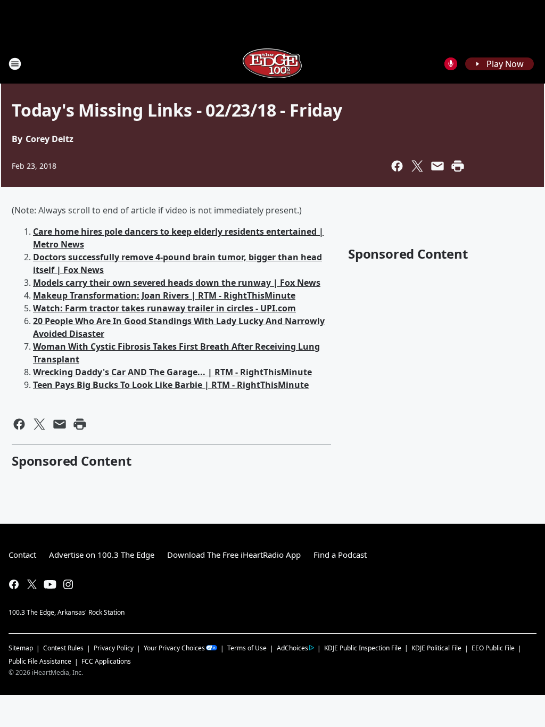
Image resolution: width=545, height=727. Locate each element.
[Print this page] (457, 166)
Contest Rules (63, 647)
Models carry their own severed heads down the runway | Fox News (176, 282)
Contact (22, 554)
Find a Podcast (340, 554)
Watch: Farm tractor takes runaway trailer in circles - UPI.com (164, 308)
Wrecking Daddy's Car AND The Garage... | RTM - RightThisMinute (172, 372)
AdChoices (292, 647)
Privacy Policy (114, 647)
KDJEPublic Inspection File (362, 647)
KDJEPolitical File (436, 647)
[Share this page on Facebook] (397, 166)
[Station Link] (272, 63)
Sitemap (21, 647)
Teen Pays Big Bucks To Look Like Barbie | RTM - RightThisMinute (171, 385)
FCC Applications (106, 661)
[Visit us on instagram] (68, 584)
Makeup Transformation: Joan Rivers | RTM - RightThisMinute (164, 295)
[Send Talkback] (450, 63)
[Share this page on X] (417, 166)
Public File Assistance (40, 661)
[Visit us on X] (32, 584)
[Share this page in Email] (437, 166)
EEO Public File (493, 647)
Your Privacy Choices (174, 647)
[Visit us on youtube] (50, 584)
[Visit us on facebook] (13, 584)
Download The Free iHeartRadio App (234, 554)
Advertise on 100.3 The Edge (101, 554)
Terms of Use (247, 647)
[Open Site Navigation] (15, 63)
